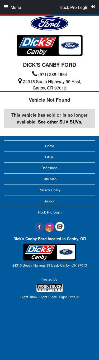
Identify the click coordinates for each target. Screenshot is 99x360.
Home (49, 145)
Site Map (49, 178)
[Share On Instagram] (49, 227)
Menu (16, 7)
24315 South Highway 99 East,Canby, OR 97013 (52, 84)
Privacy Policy (50, 189)
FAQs (49, 156)
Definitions (49, 167)
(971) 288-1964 (52, 74)
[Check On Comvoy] (59, 227)
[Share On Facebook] (39, 227)
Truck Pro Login (49, 212)
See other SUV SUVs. (60, 122)
